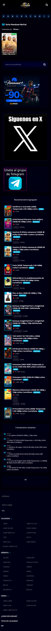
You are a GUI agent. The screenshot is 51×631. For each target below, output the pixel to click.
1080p (5, 523)
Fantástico (7, 580)
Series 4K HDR (31, 601)
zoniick (9, 459)
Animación (30, 558)
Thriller (29, 585)
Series (4, 596)
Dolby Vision (31, 528)
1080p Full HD (31, 523)
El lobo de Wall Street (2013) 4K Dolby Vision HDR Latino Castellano (25, 455)
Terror (5, 571)
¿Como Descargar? (9, 616)
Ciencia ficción (32, 562)
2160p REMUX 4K (9, 533)
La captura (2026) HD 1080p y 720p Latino (23, 435)
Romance (29, 580)
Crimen (29, 567)
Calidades (5, 518)
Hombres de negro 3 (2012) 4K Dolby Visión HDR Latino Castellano (27, 448)
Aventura (6, 562)
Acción (5, 558)
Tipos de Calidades (9, 621)
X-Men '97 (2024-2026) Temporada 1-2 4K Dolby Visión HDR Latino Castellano (26, 441)
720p (5, 537)
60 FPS (28, 537)
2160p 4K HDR (8, 528)
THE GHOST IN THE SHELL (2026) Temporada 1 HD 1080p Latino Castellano (27, 469)
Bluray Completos (10, 546)
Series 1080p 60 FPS (10, 610)
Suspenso (30, 576)
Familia (5, 576)
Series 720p (7, 605)
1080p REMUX (31, 542)
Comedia (6, 567)
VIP (2, 626)
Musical (29, 590)
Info (3, 511)
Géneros (5, 552)
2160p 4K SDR (31, 533)
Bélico (5, 585)
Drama (28, 571)
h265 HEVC (7, 542)
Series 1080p (7, 601)
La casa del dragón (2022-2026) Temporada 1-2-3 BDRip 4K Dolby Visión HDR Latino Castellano (27, 462)
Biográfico (7, 590)
